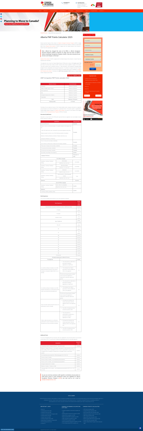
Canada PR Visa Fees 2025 (46, 412)
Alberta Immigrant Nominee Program (66, 43)
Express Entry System (60, 110)
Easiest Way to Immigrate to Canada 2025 (49, 420)
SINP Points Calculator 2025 (89, 415)
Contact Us (101, 10)
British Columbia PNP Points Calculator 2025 (92, 418)
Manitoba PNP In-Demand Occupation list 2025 (71, 413)
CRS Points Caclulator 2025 (89, 409)
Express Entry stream (50, 46)
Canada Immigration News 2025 (47, 418)
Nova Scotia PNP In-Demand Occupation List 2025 (71, 421)
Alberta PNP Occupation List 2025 (68, 415)
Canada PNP (70, 10)
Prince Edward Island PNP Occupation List (70, 423)
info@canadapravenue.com (49, 379)
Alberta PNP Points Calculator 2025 (90, 417)
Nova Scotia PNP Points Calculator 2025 (91, 412)
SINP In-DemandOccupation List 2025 (69, 418)
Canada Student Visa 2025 (46, 415)
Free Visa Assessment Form (46, 421)
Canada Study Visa (79, 10)
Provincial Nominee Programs (53, 111)
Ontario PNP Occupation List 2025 (68, 419)
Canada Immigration (53, 10)
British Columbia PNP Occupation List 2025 (70, 416)
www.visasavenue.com (53, 401)
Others (86, 10)
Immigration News (94, 10)
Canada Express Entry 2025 (46, 410)
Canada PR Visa (63, 10)
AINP (60, 378)
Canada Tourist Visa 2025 (46, 417)
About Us (45, 10)
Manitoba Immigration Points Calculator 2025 (92, 413)
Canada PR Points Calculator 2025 (90, 410)
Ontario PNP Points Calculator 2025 (90, 420)
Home (40, 10)
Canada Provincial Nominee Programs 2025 (49, 413)
